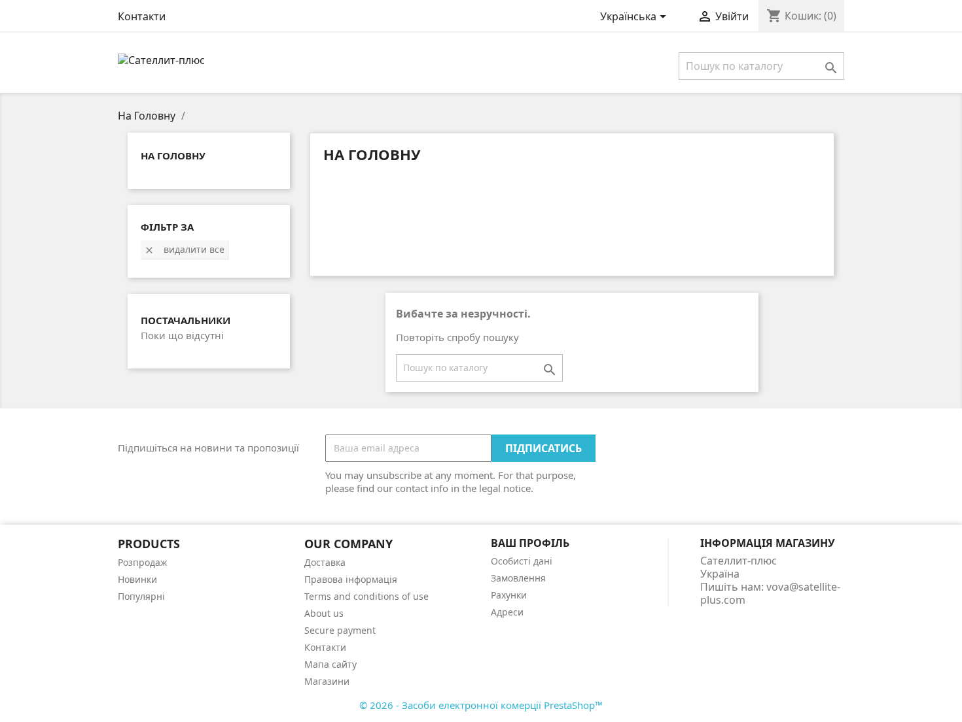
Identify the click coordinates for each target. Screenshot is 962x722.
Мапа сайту (330, 664)
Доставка (325, 562)
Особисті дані (521, 561)
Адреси (507, 612)
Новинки (137, 579)
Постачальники (185, 320)
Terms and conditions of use (366, 596)
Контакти (142, 16)
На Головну (173, 155)
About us (324, 613)
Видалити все (184, 249)
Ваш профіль (530, 543)
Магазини (326, 681)
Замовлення (518, 578)
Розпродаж (143, 562)
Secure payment (340, 630)
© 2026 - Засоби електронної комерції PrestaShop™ (481, 705)
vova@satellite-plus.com (770, 593)
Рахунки (509, 595)
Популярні (141, 596)
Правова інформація (350, 579)
